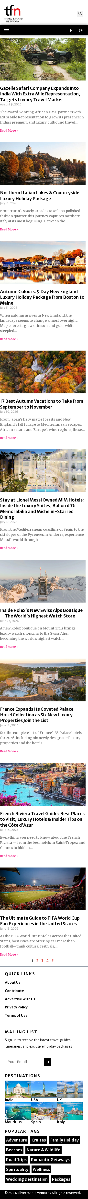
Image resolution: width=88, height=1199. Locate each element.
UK (59, 1100)
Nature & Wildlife (43, 1149)
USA (34, 1100)
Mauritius (13, 1122)
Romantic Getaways (50, 1159)
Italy (61, 1122)
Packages (61, 1179)
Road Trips (16, 1159)
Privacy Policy (16, 1007)
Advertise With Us (20, 999)
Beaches (14, 1149)
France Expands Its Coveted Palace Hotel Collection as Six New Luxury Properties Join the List (36, 714)
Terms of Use (16, 1016)
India (9, 1100)
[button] (80, 14)
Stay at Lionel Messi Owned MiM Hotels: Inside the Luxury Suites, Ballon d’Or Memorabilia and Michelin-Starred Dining (42, 508)
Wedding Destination (27, 1179)
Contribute (14, 991)
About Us (13, 983)
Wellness (41, 1169)
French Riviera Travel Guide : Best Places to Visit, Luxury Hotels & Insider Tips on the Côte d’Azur (42, 819)
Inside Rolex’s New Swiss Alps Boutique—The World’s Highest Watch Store (41, 613)
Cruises (39, 1140)
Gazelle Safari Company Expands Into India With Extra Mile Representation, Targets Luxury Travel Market (40, 94)
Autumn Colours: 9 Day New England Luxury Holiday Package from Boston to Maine (42, 297)
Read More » (9, 130)
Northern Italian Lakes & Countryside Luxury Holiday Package (39, 195)
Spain (36, 1122)
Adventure (16, 1140)
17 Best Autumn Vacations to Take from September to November (41, 404)
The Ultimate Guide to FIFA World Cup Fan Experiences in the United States (40, 920)
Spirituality (17, 1169)
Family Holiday (64, 1140)
